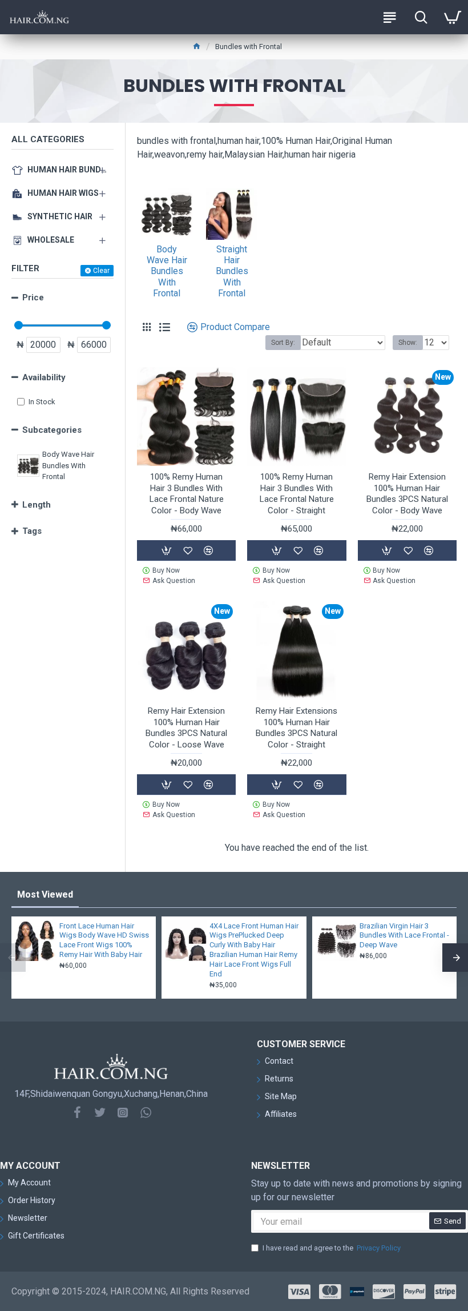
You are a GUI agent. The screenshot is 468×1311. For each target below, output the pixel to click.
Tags (32, 531)
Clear (101, 271)
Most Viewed (45, 894)
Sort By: (283, 343)
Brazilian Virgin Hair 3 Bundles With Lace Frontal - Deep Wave (404, 936)
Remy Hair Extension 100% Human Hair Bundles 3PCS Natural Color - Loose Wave (186, 728)
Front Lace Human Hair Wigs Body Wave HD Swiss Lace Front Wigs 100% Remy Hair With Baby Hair (104, 940)
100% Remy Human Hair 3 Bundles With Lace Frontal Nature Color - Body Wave (187, 494)
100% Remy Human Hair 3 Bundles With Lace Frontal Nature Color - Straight (297, 494)
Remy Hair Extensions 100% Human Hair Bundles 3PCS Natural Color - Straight (296, 728)
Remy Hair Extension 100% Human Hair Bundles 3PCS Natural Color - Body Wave (407, 494)
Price (33, 297)
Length (36, 505)
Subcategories (52, 430)
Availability (44, 377)
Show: (407, 343)
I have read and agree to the (332, 1248)
